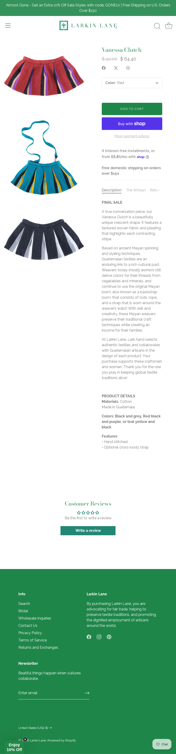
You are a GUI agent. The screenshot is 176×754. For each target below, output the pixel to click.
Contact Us (27, 625)
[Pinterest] (109, 636)
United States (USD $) (33, 728)
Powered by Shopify (61, 740)
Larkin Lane (38, 740)
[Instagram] (99, 636)
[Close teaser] (25, 739)
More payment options (132, 136)
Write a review (88, 530)
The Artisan (136, 190)
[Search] (157, 26)
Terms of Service (32, 640)
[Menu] (8, 26)
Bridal (23, 611)
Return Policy (161, 190)
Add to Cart (132, 109)
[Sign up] (87, 693)
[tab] (114, 190)
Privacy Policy (30, 633)
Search (24, 603)
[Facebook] (89, 636)
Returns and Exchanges (38, 647)
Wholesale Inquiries (34, 618)
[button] (14, 747)
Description (111, 190)
